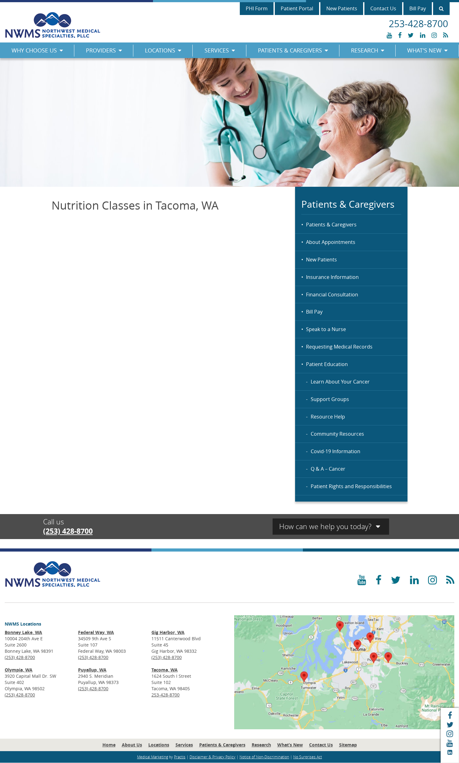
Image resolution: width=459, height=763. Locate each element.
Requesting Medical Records (339, 346)
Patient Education (327, 364)
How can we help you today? (326, 526)
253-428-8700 (165, 695)
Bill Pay (417, 8)
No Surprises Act (307, 756)
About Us (132, 745)
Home (109, 745)
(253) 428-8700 (68, 531)
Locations (160, 50)
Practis (179, 756)
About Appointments (330, 242)
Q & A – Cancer (328, 468)
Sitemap (348, 745)
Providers (101, 50)
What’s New (290, 745)
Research (364, 50)
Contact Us (383, 8)
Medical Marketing (152, 756)
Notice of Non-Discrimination (264, 756)
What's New (424, 50)
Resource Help (328, 416)
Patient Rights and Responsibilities (351, 486)
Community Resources (337, 433)
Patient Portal (297, 8)
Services (217, 50)
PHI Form (257, 8)
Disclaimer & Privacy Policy (212, 756)
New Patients (341, 8)
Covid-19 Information (335, 451)
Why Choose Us (34, 50)
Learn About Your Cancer (340, 381)
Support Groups (330, 399)
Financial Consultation (332, 294)
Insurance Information (332, 277)
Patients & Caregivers (290, 50)
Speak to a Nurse (326, 329)
